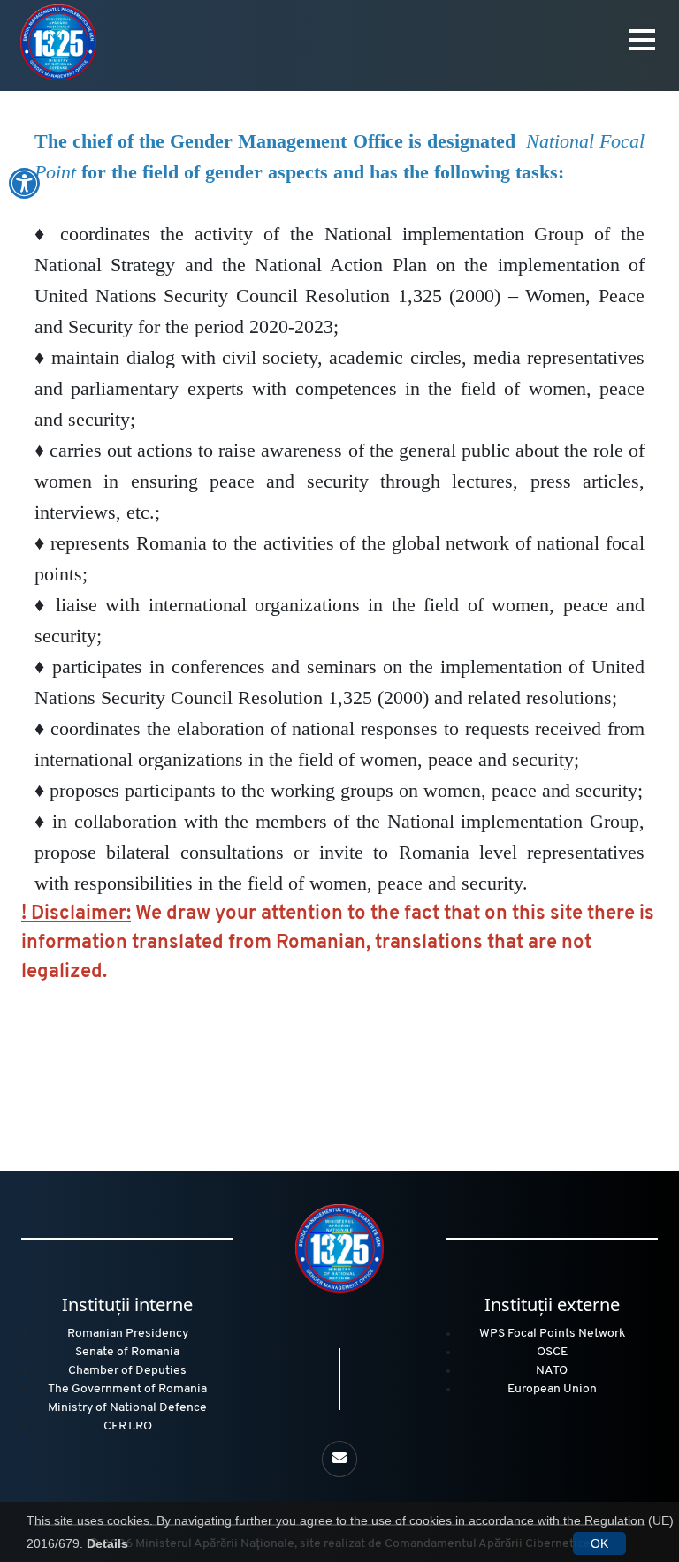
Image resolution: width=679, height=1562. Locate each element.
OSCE (552, 1352)
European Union (552, 1389)
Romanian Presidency (127, 1333)
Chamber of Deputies (127, 1370)
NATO (552, 1370)
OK (599, 1543)
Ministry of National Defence (127, 1407)
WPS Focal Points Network (552, 1333)
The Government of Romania (127, 1389)
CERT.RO (127, 1426)
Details (107, 1543)
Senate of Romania (127, 1352)
